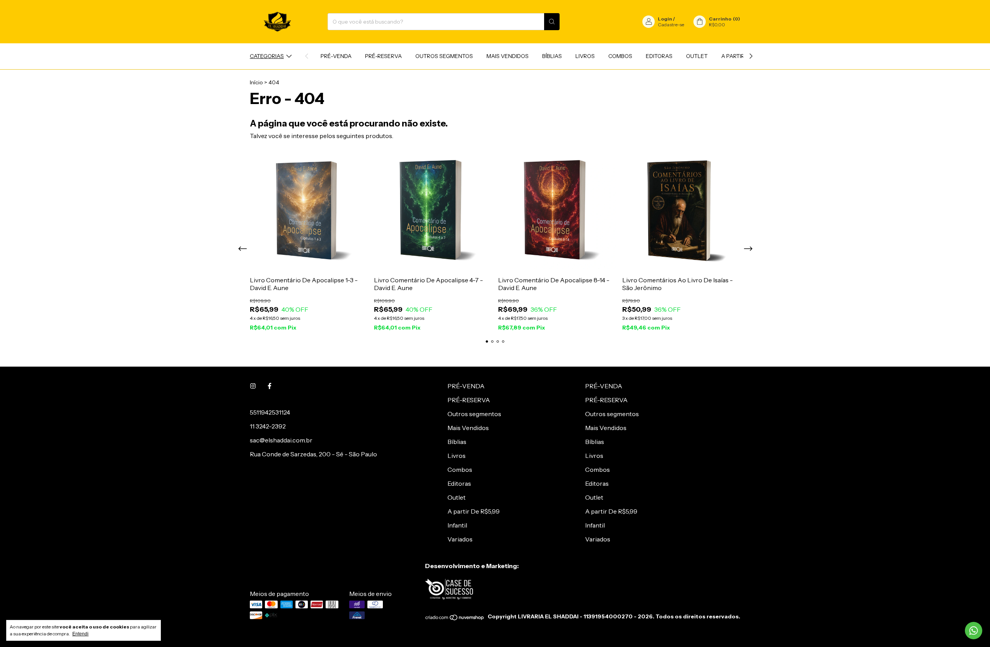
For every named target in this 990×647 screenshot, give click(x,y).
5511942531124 (270, 412)
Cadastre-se (671, 24)
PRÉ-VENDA (336, 56)
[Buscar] (552, 21)
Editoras (659, 56)
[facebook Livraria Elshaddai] (269, 386)
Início (256, 82)
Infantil (457, 525)
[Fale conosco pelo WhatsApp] (973, 630)
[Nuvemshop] (455, 618)
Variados (460, 539)
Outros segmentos (444, 56)
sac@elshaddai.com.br (281, 440)
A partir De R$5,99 (473, 511)
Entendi (80, 634)
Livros (585, 56)
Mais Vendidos (507, 56)
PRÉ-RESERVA (383, 56)
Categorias (267, 56)
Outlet (697, 56)
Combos (620, 56)
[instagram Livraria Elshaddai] (253, 386)
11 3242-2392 (268, 426)
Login (665, 19)
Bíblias (552, 56)
